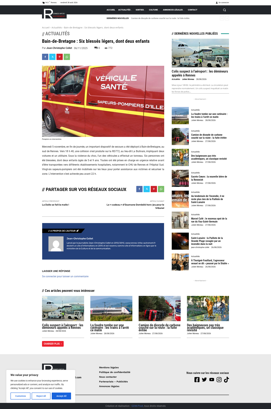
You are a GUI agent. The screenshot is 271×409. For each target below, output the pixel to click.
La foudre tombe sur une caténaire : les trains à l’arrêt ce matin (209, 115)
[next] (227, 18)
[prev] (222, 18)
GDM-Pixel (137, 405)
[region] (40, 386)
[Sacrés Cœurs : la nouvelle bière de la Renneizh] (180, 178)
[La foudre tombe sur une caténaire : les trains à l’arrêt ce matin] (180, 115)
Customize (20, 396)
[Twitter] (52, 57)
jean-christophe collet (59, 48)
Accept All (61, 396)
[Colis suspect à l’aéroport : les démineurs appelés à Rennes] (200, 53)
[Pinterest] (59, 57)
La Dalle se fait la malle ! (55, 204)
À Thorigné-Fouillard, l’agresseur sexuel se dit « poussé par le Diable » (210, 262)
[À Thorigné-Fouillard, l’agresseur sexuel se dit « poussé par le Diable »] (180, 262)
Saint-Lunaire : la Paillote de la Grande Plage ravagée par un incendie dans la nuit (207, 241)
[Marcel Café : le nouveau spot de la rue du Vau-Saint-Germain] (180, 220)
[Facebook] (45, 57)
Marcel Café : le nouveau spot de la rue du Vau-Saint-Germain (209, 220)
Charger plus (52, 343)
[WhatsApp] (67, 57)
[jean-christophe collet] (56, 243)
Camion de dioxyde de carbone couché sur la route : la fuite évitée (209, 136)
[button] (224, 9)
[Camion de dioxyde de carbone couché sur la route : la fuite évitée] (180, 136)
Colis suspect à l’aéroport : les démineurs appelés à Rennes (62, 326)
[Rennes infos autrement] (54, 13)
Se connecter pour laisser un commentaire (65, 276)
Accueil (46, 27)
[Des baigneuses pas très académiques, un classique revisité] (180, 157)
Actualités (57, 27)
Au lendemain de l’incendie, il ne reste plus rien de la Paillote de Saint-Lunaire (207, 199)
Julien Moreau (188, 79)
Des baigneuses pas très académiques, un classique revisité (158, 18)
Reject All (41, 396)
